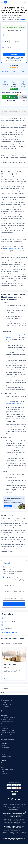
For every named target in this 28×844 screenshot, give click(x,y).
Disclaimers (5, 688)
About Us (3, 762)
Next (14, 604)
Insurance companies (6, 749)
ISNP (2, 771)
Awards (3, 752)
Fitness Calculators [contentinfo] (8, 719)
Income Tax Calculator (10, 621)
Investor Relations (5, 778)
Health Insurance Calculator (8, 732)
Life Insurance (7, 110)
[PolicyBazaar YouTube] (19, 799)
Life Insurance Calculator (7, 730)
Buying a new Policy (12, 577)
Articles (3, 745)
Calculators (7, 614)
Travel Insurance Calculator (8, 734)
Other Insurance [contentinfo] (7, 711)
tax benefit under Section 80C (15, 248)
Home (2, 110)
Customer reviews (5, 747)
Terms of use (17, 58)
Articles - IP (21, 110)
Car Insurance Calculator (7, 737)
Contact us (4, 773)
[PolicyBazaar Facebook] (8, 799)
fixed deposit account (14, 403)
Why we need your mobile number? (18, 43)
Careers (3, 767)
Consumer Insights (6, 756)
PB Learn (3, 754)
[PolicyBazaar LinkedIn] (15, 799)
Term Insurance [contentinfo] (7, 704)
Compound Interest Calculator (12, 625)
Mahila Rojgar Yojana (10, 664)
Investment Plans (15, 110)
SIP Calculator (8, 618)
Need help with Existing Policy (15, 580)
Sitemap (3, 765)
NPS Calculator (8, 628)
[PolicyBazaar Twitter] (11, 799)
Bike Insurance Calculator (7, 739)
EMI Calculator (4, 726)
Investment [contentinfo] (6, 706)
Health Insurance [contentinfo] (7, 708)
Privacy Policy (10, 58)
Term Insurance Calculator (7, 724)
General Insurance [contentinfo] (7, 700)
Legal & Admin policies (7, 769)
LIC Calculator (4, 728)
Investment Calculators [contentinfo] (9, 717)
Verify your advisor (6, 775)
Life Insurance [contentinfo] (6, 702)
